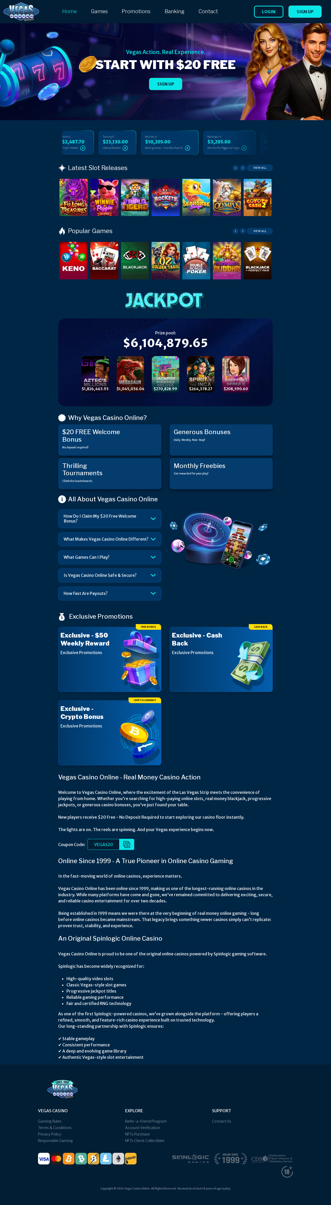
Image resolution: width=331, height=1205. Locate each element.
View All (259, 167)
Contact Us (221, 1121)
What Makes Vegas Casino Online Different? (106, 539)
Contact (208, 11)
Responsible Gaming (55, 1140)
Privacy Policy (49, 1134)
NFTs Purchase (137, 1134)
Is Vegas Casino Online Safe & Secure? (100, 575)
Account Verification (142, 1127)
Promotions (136, 11)
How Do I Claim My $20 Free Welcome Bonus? (100, 518)
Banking (174, 11)
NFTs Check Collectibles (144, 1140)
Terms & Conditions (55, 1127)
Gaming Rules (50, 1121)
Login (268, 11)
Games (99, 11)
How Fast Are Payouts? (86, 593)
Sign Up (305, 11)
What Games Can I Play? (86, 557)
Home (69, 11)
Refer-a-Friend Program (146, 1121)
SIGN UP (165, 84)
